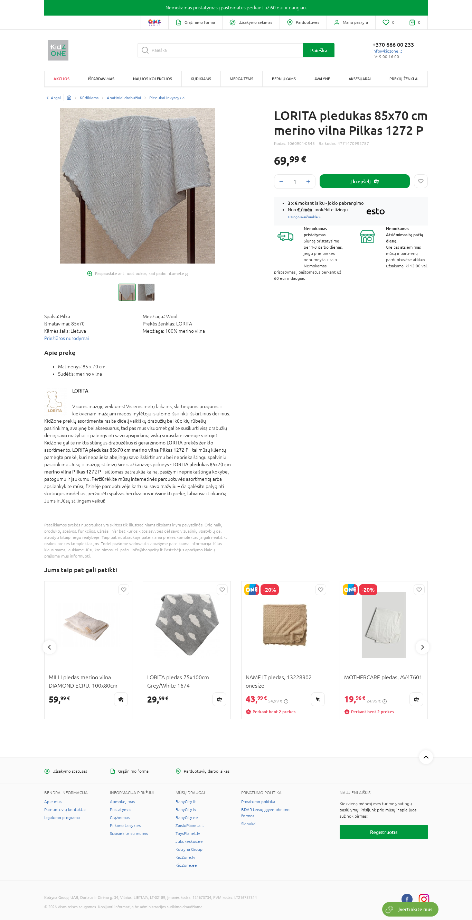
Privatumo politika (258, 801)
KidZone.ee (186, 865)
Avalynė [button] (322, 78)
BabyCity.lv (186, 809)
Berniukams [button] (284, 78)
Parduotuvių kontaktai (65, 809)
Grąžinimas (120, 817)
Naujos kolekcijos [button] (152, 78)
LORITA (80, 391)
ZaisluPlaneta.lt (190, 825)
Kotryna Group (189, 849)
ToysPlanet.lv (188, 833)
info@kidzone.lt (387, 51)
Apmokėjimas (122, 801)
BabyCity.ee (187, 817)
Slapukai (248, 823)
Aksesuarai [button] (360, 78)
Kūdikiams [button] (201, 78)
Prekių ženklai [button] (403, 78)
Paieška (318, 50)
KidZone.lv (185, 857)
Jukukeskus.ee (189, 841)
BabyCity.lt (186, 801)
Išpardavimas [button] (101, 78)
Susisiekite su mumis (129, 833)
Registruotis (383, 832)
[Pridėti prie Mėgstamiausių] (421, 181)
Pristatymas (120, 809)
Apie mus (53, 801)
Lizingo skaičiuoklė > (304, 217)
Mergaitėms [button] (241, 78)
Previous (49, 647)
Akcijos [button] (61, 78)
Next (422, 647)
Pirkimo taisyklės (125, 825)
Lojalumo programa (62, 817)
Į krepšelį (360, 181)
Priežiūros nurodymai (66, 338)
